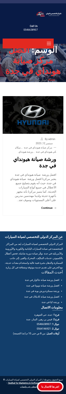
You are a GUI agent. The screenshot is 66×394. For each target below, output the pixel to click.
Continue (47, 207)
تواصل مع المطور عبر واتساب (33, 386)
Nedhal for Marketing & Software (24, 383)
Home (51, 80)
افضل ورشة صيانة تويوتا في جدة (42, 285)
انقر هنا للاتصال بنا (50, 386)
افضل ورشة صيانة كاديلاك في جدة (41, 296)
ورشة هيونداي (25, 151)
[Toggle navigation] (49, 43)
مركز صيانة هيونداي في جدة (38, 147)
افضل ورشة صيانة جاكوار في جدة (42, 280)
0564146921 (44, 328)
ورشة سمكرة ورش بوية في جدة (42, 291)
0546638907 (31, 29)
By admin (50, 139)
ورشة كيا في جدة (50, 302)
